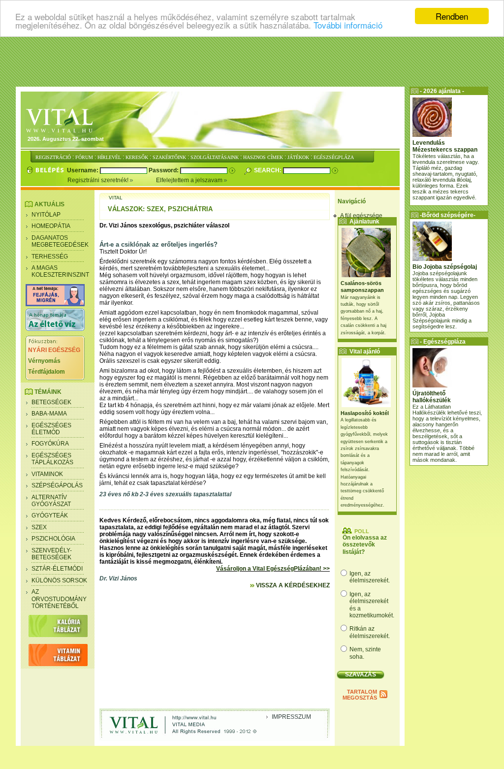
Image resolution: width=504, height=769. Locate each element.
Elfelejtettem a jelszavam (190, 180)
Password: (164, 170)
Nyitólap (46, 214)
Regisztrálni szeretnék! (98, 180)
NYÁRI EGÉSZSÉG (54, 350)
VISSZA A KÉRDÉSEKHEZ (292, 585)
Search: (268, 170)
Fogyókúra (50, 443)
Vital (116, 197)
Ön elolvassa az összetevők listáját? (365, 544)
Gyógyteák (50, 515)
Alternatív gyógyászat (51, 501)
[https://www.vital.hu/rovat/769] (55, 304)
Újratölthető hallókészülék (431, 397)
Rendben (452, 16)
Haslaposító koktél (365, 413)
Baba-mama (49, 413)
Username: (83, 170)
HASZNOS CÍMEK (263, 157)
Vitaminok (47, 474)
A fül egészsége (361, 215)
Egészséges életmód (51, 429)
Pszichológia (53, 538)
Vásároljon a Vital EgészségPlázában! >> (273, 568)
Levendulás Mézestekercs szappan (444, 146)
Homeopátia (51, 226)
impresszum (291, 716)
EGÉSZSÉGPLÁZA (334, 157)
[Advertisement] (252, 61)
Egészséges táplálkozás (52, 459)
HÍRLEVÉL (109, 157)
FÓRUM (84, 157)
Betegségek (51, 402)
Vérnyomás (44, 360)
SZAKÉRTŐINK (169, 157)
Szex (39, 527)
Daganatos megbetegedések (60, 241)
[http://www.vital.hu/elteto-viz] (55, 328)
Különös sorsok (59, 580)
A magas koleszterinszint (60, 271)
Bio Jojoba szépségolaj (444, 266)
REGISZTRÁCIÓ (53, 157)
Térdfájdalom (46, 371)
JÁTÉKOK (298, 157)
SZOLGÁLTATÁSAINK (214, 157)
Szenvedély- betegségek (52, 554)
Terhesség (50, 256)
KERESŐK (137, 157)
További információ (348, 25)
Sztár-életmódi (57, 568)
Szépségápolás (57, 485)
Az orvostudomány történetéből (59, 598)
